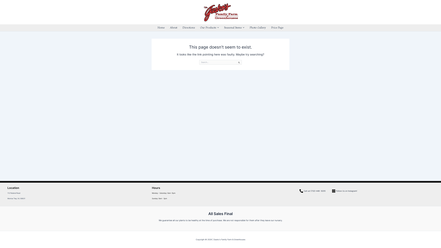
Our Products (208, 27)
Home (161, 27)
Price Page (277, 27)
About (173, 27)
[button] (217, 27)
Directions (188, 27)
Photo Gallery (258, 27)
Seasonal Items (233, 27)
